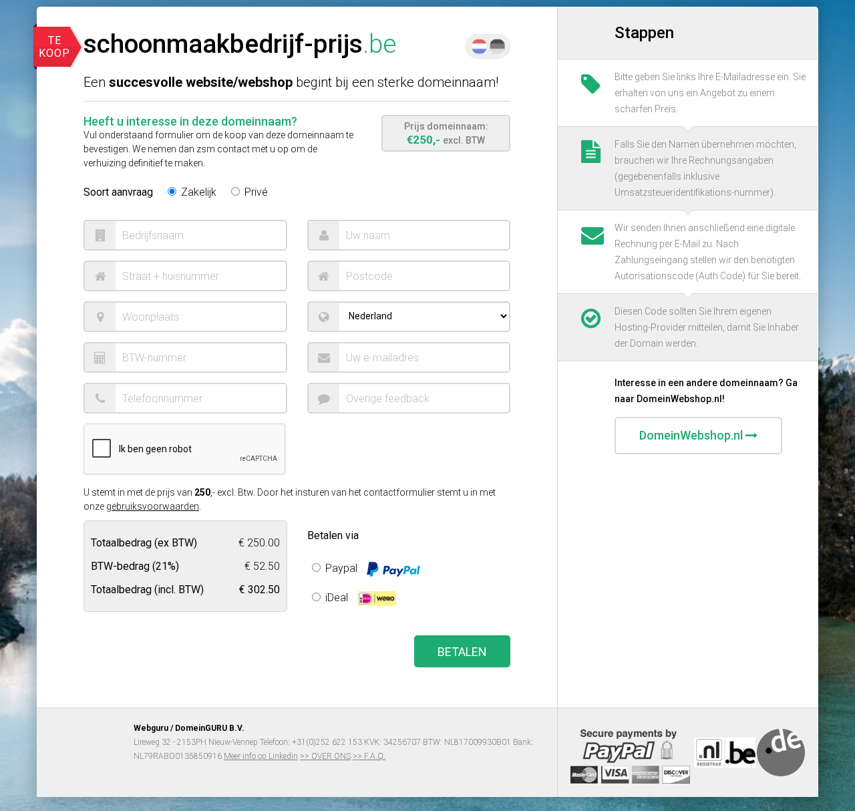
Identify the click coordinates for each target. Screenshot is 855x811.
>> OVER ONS (325, 756)
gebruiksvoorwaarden (152, 506)
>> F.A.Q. (369, 756)
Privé (255, 192)
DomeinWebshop (691, 435)
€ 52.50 (262, 565)
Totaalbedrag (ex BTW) (144, 542)
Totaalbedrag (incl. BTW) (147, 589)
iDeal (337, 597)
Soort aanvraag (118, 192)
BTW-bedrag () (135, 565)
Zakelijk (197, 192)
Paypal (341, 568)
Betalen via (333, 535)
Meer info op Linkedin (261, 756)
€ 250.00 (259, 542)
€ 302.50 (259, 589)
